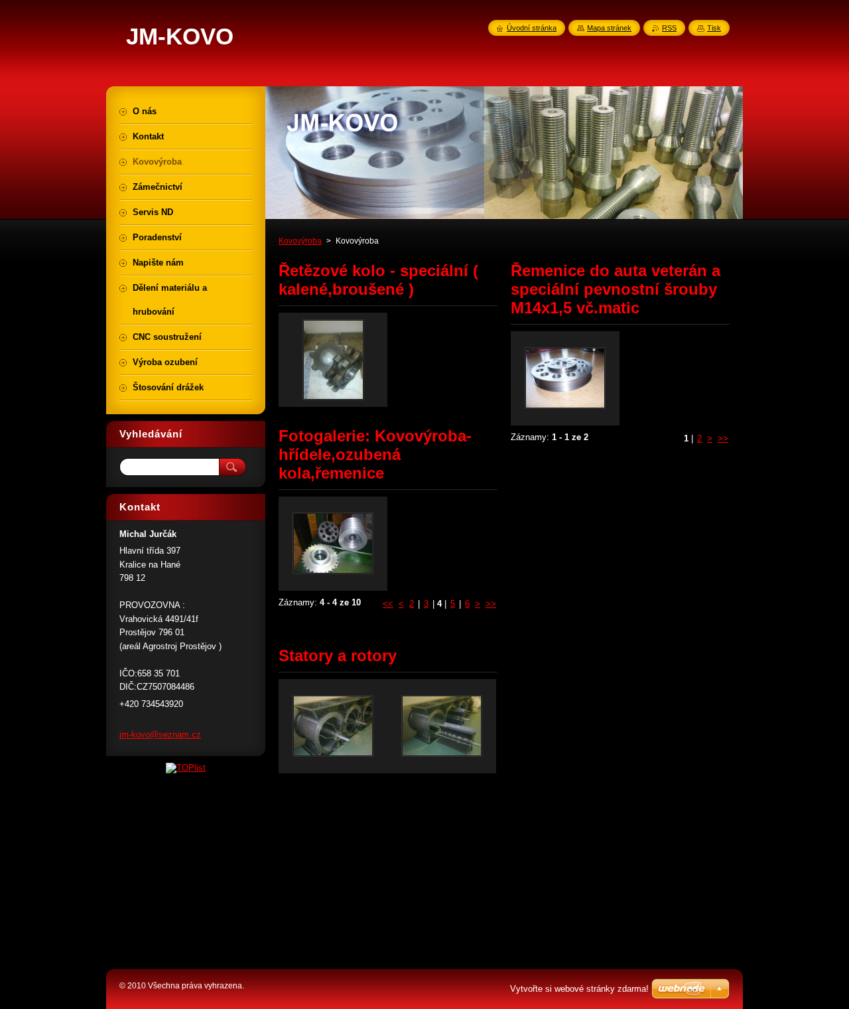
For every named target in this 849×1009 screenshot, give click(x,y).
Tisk (714, 28)
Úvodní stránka (531, 28)
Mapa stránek (609, 28)
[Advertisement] (205, 870)
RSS (669, 28)
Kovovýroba (300, 241)
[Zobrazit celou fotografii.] (333, 360)
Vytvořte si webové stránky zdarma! (579, 989)
